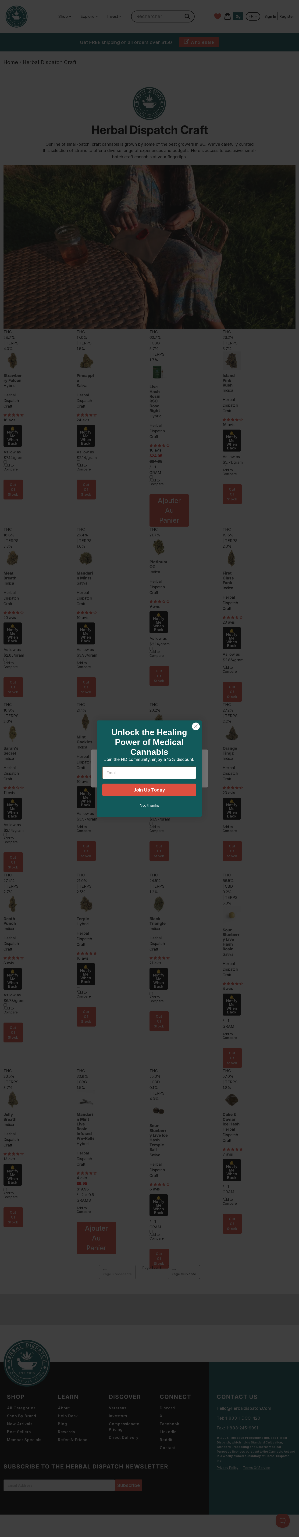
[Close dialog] (196, 726)
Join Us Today (149, 790)
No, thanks (149, 805)
